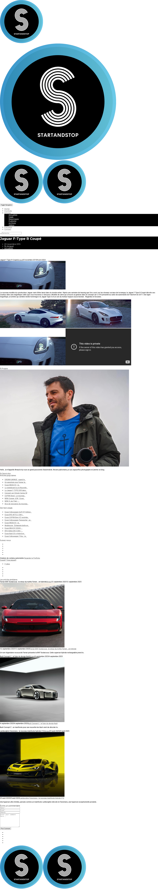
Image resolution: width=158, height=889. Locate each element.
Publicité (12, 221)
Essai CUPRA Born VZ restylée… (17, 517)
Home (7, 209)
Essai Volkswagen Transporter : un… (18, 520)
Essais (11, 217)
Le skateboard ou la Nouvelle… (16, 488)
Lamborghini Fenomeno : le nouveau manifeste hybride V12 (42, 798)
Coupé (2, 560)
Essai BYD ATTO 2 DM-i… (14, 515)
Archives (12, 223)
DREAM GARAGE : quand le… (15, 480)
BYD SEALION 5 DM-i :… (14, 531)
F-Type (7, 560)
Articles (7, 213)
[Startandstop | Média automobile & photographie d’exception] (43, 203)
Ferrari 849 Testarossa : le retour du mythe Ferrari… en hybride (53, 649)
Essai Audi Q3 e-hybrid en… (15, 534)
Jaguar (12, 560)
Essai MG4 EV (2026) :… (13, 528)
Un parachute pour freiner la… (15, 482)
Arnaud (10, 246)
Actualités (13, 215)
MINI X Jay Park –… (12, 501)
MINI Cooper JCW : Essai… (15, 498)
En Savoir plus (5, 473)
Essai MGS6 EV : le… (12, 485)
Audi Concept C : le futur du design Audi (43, 723)
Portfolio (8, 211)
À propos (8, 227)
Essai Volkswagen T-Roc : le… (16, 536)
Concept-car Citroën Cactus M (16, 493)
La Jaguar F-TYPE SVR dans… (16, 490)
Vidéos (11, 225)
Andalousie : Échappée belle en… (17, 525)
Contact (7, 229)
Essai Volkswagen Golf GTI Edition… (18, 512)
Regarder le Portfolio (32, 558)
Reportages (14, 219)
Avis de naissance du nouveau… (16, 504)
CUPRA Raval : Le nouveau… (15, 496)
